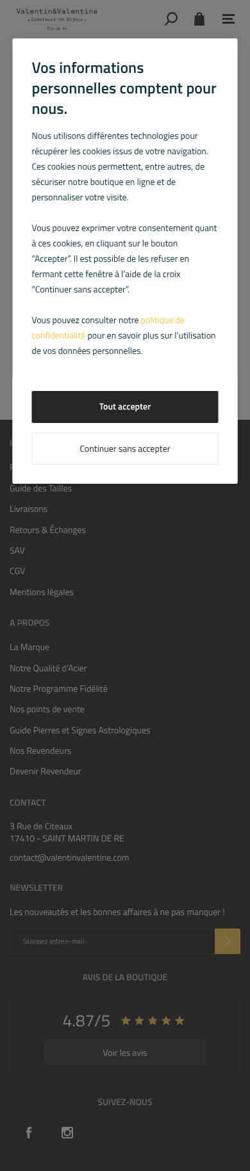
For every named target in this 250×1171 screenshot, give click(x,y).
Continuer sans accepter (124, 449)
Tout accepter (125, 406)
